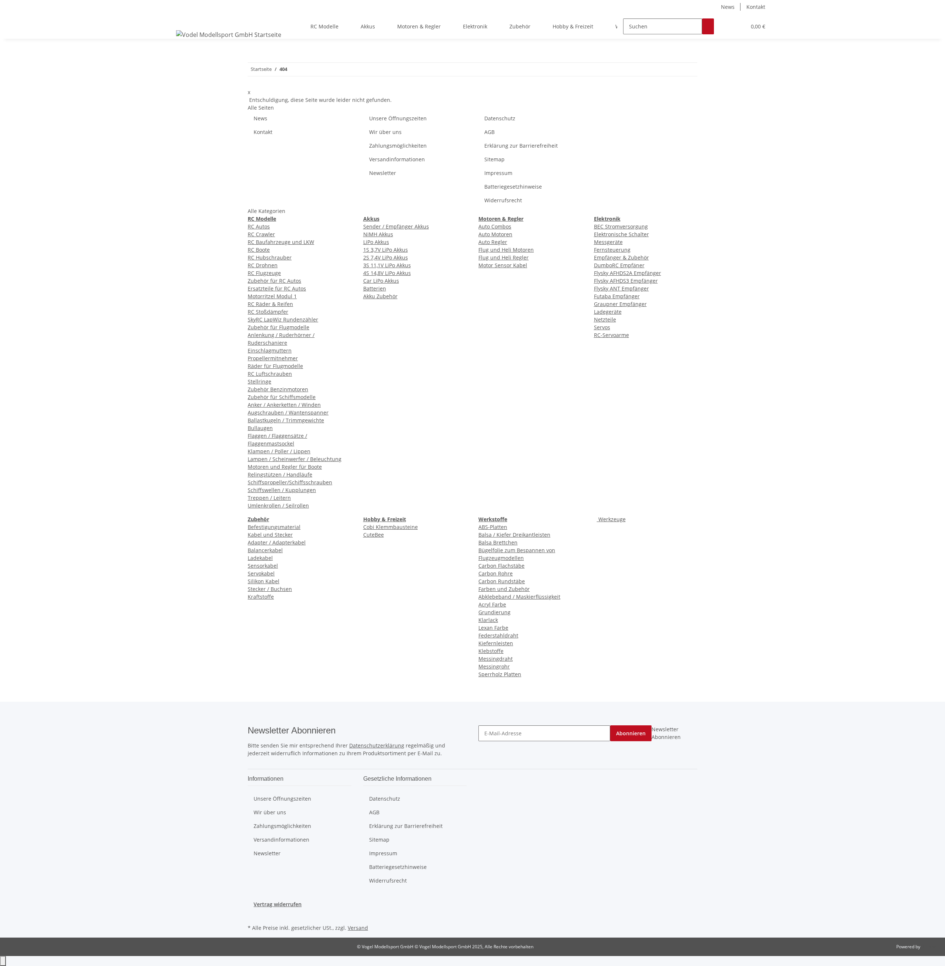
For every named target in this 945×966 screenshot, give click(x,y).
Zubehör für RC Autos (274, 280)
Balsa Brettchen (498, 542)
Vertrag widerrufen (278, 904)
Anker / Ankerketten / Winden (284, 404)
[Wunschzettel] (737, 26)
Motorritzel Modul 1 (272, 296)
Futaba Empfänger (617, 296)
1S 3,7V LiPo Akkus (385, 249)
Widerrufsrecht (503, 200)
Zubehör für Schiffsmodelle (282, 397)
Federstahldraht (498, 635)
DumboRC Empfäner (619, 265)
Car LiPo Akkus (381, 280)
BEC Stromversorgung (621, 226)
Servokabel (261, 573)
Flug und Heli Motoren (506, 249)
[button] (726, 26)
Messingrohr (494, 666)
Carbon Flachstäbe (501, 565)
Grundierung (494, 612)
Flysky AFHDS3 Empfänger (626, 280)
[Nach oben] (3, 961)
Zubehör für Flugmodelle (278, 327)
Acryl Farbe (492, 604)
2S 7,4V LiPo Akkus (385, 257)
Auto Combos (494, 226)
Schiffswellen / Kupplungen (282, 490)
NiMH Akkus (378, 234)
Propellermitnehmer (273, 358)
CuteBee (373, 534)
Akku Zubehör (380, 296)
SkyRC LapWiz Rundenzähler (283, 319)
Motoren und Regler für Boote (285, 466)
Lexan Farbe (493, 627)
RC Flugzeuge (264, 272)
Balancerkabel (265, 550)
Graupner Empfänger (620, 303)
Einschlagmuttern (270, 350)
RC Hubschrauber (270, 257)
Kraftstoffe (261, 596)
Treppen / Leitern (269, 497)
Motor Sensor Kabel (502, 265)
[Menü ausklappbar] (183, 20)
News (728, 6)
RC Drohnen (263, 265)
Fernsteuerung (612, 249)
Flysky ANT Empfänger (621, 288)
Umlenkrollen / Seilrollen (278, 505)
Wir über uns (385, 131)
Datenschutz (499, 118)
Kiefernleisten (495, 643)
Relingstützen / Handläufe (280, 474)
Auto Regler (492, 241)
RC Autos (259, 226)
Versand (358, 927)
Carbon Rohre (495, 573)
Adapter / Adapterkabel (277, 542)
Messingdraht (495, 658)
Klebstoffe (491, 650)
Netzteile (605, 319)
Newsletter (382, 172)
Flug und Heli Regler (503, 257)
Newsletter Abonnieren (666, 733)
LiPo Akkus (376, 241)
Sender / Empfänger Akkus (396, 226)
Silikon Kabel (263, 581)
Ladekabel (260, 557)
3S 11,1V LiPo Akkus (387, 265)
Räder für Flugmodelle (275, 365)
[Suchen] (708, 26)
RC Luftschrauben (270, 373)
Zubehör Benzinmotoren (278, 389)
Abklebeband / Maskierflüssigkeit (519, 596)
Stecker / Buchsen (270, 588)
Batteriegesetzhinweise (513, 186)
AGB (489, 131)
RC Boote (259, 249)
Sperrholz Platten (499, 674)
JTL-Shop (930, 946)
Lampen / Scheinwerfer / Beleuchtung (294, 459)
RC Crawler (261, 234)
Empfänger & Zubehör (621, 257)
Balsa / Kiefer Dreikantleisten (514, 534)
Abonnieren (631, 733)
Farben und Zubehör (504, 588)
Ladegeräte (608, 311)
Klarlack (488, 619)
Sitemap (494, 159)
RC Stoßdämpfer (268, 311)
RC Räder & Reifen (270, 303)
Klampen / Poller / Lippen (279, 451)
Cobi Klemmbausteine (390, 526)
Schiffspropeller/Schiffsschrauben (290, 482)
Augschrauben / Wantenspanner (288, 412)
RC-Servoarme (611, 334)
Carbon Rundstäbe (501, 581)
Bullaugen (260, 428)
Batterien (374, 288)
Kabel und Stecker (270, 534)
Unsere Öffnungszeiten (398, 118)
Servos (602, 327)
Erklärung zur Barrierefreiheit (521, 145)
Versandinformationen (397, 159)
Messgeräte (608, 241)
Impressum (498, 172)
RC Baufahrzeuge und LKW (281, 241)
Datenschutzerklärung (376, 745)
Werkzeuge (611, 519)
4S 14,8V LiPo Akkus (387, 272)
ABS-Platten (492, 526)
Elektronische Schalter (621, 234)
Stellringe (259, 381)
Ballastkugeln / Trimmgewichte (286, 420)
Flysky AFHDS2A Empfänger (627, 272)
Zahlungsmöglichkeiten (398, 145)
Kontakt (755, 6)
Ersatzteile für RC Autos (277, 288)
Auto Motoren (495, 234)
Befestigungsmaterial (274, 526)
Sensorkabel (263, 565)
